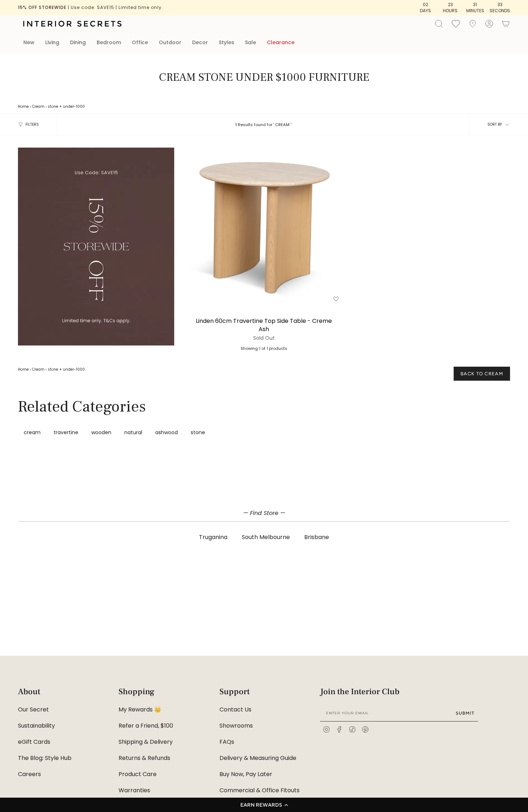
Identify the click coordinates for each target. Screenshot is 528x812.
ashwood (166, 432)
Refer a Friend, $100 (146, 725)
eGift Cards (34, 742)
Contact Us (235, 709)
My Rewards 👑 (140, 709)
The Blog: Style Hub (44, 758)
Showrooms (236, 725)
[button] (264, 805)
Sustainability (36, 725)
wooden (101, 432)
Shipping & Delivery (146, 742)
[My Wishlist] (455, 23)
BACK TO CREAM (481, 373)
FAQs (226, 742)
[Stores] (472, 24)
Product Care (138, 774)
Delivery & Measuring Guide (257, 758)
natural (133, 432)
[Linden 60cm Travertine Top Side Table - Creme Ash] (264, 226)
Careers (29, 774)
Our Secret (33, 709)
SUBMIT (465, 713)
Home (23, 106)
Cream (38, 106)
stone (53, 106)
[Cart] (505, 24)
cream (32, 432)
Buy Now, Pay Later (245, 774)
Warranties (134, 790)
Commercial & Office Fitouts (259, 790)
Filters (32, 124)
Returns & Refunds (144, 758)
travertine (66, 432)
